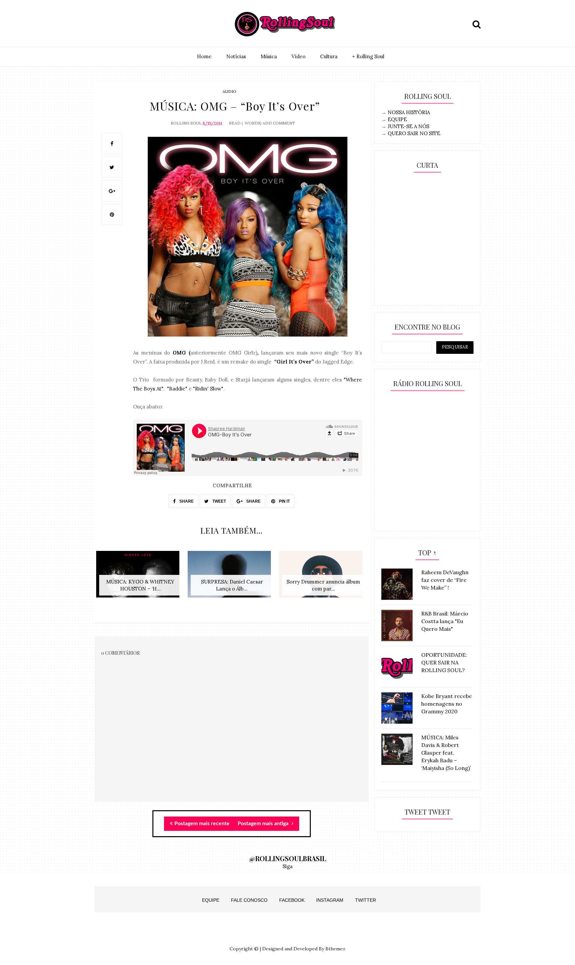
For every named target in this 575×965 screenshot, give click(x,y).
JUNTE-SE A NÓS (408, 126)
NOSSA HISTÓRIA (409, 112)
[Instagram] (101, 24)
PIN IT (284, 501)
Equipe (210, 900)
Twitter (365, 900)
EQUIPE (397, 119)
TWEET (218, 501)
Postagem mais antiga (264, 823)
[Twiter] (117, 24)
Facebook (291, 900)
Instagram (329, 900)
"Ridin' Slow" (208, 388)
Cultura (328, 56)
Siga (287, 866)
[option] (140, 577)
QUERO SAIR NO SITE (414, 133)
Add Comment (279, 123)
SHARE (186, 501)
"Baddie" (177, 388)
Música (269, 56)
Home (204, 56)
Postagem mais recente (202, 823)
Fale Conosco (249, 900)
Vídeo (298, 56)
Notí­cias (236, 56)
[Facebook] (132, 24)
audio (229, 91)
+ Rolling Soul (368, 56)
